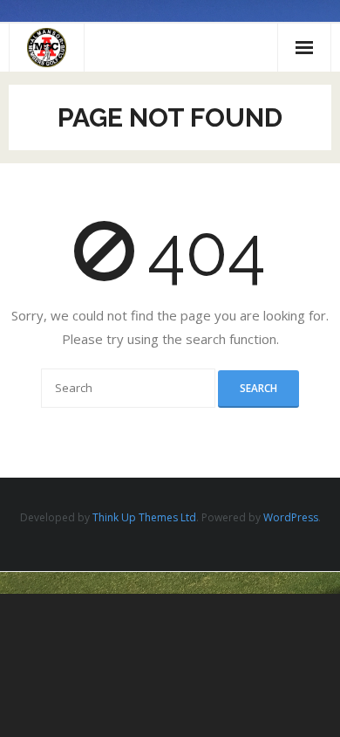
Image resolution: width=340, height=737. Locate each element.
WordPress (290, 517)
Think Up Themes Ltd (144, 517)
